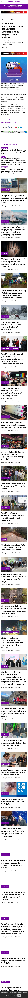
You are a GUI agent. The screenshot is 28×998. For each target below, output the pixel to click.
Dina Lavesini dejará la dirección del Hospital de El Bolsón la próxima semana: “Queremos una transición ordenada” (13, 929)
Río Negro (4, 167)
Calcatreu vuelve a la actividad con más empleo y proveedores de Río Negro (13, 578)
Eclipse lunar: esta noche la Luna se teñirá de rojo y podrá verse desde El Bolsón (13, 896)
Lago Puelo (5, 190)
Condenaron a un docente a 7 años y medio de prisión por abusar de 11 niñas (13, 864)
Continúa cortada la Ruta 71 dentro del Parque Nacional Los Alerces (13, 547)
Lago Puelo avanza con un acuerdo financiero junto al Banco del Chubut (13, 772)
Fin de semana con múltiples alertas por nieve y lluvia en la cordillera (11, 326)
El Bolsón (9, 120)
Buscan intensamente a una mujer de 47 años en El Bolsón (12, 801)
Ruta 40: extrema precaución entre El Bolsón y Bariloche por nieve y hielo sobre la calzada (12, 643)
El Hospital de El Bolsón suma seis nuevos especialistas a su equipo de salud (12, 455)
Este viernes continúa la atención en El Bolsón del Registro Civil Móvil (13, 742)
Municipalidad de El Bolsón (8, 122)
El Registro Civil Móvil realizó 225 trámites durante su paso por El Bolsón (13, 152)
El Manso (5, 703)
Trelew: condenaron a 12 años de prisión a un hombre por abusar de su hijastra (13, 263)
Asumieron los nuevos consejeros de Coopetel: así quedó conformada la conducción (12, 832)
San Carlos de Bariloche (10, 348)
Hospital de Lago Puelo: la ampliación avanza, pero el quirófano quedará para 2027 (14, 199)
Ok (19, 995)
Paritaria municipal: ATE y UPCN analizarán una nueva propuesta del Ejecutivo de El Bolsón (13, 294)
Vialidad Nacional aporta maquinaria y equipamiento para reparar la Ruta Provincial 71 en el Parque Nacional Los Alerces (14, 161)
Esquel (3, 157)
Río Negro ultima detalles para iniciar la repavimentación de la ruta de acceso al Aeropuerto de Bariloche (13, 359)
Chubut (4, 253)
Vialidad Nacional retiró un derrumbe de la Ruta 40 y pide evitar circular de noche (13, 712)
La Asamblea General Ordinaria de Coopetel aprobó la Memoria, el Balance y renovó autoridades (11, 393)
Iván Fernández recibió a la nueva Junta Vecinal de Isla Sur (13, 486)
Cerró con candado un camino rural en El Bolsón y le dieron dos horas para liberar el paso (13, 610)
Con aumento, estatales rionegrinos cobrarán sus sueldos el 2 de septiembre (13, 425)
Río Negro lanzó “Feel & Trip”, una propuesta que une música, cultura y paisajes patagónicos (13, 231)
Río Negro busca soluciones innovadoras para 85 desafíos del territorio (12, 516)
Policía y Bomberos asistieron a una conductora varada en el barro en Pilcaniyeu (12, 171)
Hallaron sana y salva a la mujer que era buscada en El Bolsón (13, 960)
